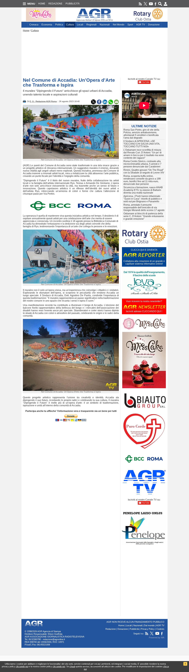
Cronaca (33, 24)
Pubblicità (134, 629)
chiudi (72, 666)
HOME (41, 3)
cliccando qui (22, 666)
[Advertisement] (94, 54)
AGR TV (140, 24)
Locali (80, 24)
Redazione (110, 629)
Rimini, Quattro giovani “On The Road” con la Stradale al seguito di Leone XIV (143, 171)
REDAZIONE (55, 3)
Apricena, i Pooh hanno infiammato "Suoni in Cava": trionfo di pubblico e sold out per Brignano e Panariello (142, 199)
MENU (31, 3)
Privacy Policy (148, 629)
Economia (46, 24)
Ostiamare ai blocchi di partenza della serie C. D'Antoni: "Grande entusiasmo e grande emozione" (143, 216)
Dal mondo (149, 625)
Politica (59, 24)
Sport (130, 24)
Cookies (160, 629)
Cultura (70, 24)
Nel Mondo (118, 24)
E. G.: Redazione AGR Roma (43, 101)
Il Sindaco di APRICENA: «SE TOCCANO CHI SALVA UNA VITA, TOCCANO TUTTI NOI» (141, 144)
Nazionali (105, 24)
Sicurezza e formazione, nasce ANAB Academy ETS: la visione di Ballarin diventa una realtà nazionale (143, 190)
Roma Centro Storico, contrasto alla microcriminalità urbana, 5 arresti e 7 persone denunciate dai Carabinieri (142, 164)
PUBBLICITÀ (73, 3)
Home (26, 30)
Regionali (91, 24)
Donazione (154, 24)
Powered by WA (156, 637)
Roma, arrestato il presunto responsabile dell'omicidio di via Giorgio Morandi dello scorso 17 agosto (143, 207)
